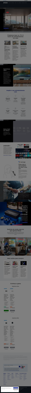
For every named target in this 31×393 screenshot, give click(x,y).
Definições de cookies (16, 390)
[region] (10, 389)
